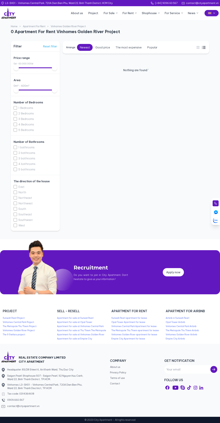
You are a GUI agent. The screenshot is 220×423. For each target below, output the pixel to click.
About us (77, 13)
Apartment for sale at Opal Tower (74, 322)
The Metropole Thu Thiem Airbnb (182, 330)
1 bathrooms (26, 147)
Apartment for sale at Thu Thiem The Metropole (81, 330)
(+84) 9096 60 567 (166, 3)
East (21, 186)
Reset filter (50, 46)
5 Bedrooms (26, 130)
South (22, 209)
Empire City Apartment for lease (128, 338)
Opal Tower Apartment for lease (128, 322)
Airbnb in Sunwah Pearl (177, 318)
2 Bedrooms (26, 113)
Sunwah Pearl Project (14, 318)
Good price (102, 47)
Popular (152, 47)
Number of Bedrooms (28, 102)
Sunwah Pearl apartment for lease (129, 318)
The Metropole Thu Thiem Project (19, 326)
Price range (22, 58)
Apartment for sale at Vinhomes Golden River (80, 334)
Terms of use (117, 378)
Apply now (173, 272)
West (21, 225)
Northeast (25, 198)
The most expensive (129, 47)
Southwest (25, 220)
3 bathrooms (26, 158)
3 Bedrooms (26, 119)
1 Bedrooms (25, 108)
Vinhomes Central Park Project (18, 322)
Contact (115, 383)
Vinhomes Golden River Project (19, 330)
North (22, 192)
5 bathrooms (26, 169)
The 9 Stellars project (14, 334)
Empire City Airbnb (175, 338)
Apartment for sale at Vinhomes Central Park (80, 326)
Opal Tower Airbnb (175, 322)
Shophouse (149, 13)
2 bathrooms (26, 153)
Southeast (25, 214)
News (191, 13)
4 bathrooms (26, 164)
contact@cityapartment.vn (202, 3)
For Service (172, 13)
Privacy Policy (118, 372)
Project (93, 13)
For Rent (128, 13)
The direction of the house (32, 181)
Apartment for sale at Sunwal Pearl (75, 318)
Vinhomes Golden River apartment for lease (134, 334)
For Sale (109, 13)
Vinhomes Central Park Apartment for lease (134, 326)
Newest (85, 47)
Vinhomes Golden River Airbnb (181, 334)
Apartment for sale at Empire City (74, 338)
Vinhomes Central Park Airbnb (181, 326)
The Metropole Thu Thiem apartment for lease (135, 330)
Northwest (25, 203)
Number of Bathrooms (29, 142)
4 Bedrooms (26, 124)
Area (17, 80)
